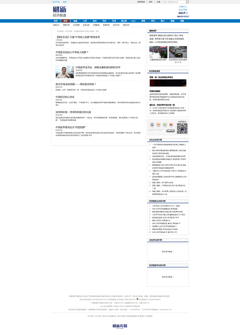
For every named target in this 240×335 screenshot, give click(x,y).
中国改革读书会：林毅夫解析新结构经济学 (98, 67)
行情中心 (183, 7)
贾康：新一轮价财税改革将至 (161, 77)
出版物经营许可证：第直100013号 (136, 303)
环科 (104, 21)
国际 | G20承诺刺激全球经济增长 (163, 42)
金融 (75, 21)
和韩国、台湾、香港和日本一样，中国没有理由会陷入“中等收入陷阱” (81, 90)
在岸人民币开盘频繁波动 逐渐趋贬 (165, 209)
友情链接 (149, 316)
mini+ (133, 21)
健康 (65, 2)
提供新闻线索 (132, 316)
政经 (95, 21)
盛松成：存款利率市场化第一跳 (162, 105)
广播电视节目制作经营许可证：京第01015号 (107, 303)
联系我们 (141, 316)
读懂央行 (56, 25)
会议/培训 (183, 10)
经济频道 (60, 31)
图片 (163, 21)
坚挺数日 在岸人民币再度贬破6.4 (164, 226)
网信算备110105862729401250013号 (122, 300)
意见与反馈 (122, 316)
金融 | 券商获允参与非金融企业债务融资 (166, 39)
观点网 (124, 21)
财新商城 (141, 2)
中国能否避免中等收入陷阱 (84, 31)
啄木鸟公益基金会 (110, 316)
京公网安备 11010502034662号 (149, 300)
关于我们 (91, 316)
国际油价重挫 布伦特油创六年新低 (165, 229)
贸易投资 (106, 25)
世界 (114, 21)
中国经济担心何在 (65, 97)
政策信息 (86, 25)
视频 (172, 21)
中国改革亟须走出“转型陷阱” (71, 127)
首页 (56, 21)
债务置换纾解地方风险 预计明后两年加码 (167, 212)
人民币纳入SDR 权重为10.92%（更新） (166, 206)
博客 (143, 21)
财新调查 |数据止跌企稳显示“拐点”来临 (166, 35)
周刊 (153, 21)
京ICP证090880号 (86, 300)
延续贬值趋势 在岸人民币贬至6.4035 (165, 218)
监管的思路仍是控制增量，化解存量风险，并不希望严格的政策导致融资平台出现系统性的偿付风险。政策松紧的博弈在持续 (167, 96)
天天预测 (76, 25)
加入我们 (98, 316)
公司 (85, 21)
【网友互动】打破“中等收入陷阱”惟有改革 (78, 37)
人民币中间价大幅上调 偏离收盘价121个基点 (168, 215)
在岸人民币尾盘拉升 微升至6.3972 (164, 232)
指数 (182, 21)
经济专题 (68, 31)
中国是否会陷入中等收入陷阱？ (72, 52)
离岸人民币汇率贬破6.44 (161, 220)
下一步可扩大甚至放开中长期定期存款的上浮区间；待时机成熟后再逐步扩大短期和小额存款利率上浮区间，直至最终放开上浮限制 (167, 110)
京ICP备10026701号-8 (101, 300)
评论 (97, 31)
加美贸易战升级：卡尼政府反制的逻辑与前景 (169, 156)
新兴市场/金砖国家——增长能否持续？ (76, 84)
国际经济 (126, 25)
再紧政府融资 (154, 91)
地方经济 (116, 25)
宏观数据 (96, 25)
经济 (66, 21)
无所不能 (56, 2)
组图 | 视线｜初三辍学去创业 (162, 183)
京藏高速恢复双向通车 (158, 60)
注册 (158, 2)
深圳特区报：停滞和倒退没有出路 (73, 112)
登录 (150, 2)
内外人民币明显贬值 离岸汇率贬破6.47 (166, 223)
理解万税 (66, 25)
